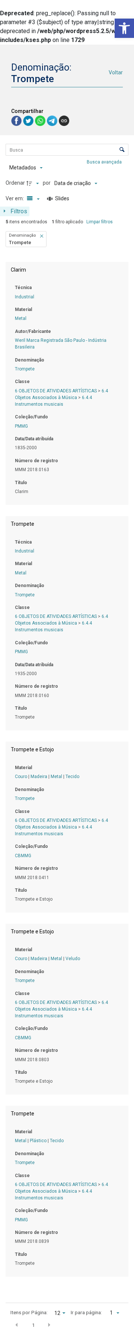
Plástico (38, 1140)
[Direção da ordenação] (33, 183)
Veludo (73, 958)
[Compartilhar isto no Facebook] (17, 120)
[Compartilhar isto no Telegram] (53, 120)
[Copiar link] (64, 121)
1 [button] (33, 1325)
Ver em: (15, 198)
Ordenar (15, 183)
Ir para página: (86, 1312)
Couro (21, 776)
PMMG (21, 426)
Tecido (72, 776)
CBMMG (23, 855)
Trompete (25, 369)
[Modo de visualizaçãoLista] (32, 198)
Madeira (39, 776)
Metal (20, 318)
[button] (124, 28)
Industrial (24, 296)
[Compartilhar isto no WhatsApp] (41, 120)
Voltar (116, 72)
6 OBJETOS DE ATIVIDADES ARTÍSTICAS (56, 390)
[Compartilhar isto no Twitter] (29, 120)
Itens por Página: (29, 1312)
